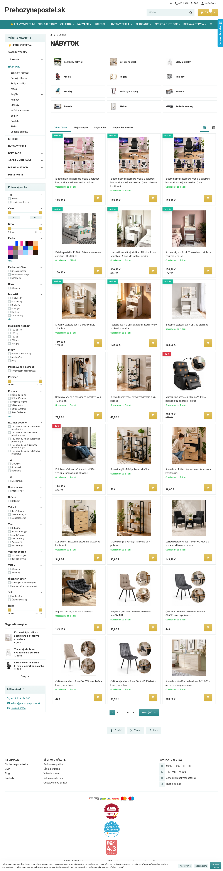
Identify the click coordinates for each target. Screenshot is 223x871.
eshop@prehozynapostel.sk (25, 703)
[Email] (171, 3)
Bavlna (16, 305)
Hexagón (17, 470)
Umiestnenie (15, 487)
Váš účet (209, 3)
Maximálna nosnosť (19, 325)
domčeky (18, 511)
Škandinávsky (19, 599)
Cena (11, 208)
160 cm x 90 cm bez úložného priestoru (26, 452)
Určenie (12, 497)
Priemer (13, 377)
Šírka (11, 606)
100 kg (17, 330)
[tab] (204, 127)
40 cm (16, 569)
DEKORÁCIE (142, 24)
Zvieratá (17, 542)
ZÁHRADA (66, 24)
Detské (16, 501)
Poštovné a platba (53, 764)
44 (128, 712)
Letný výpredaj (20, 202)
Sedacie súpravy (19, 131)
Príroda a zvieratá (21, 353)
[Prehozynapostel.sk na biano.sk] (111, 847)
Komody (15, 99)
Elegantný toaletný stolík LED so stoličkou (187, 324)
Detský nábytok (19, 78)
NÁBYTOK (85, 25)
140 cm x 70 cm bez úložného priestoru (26, 427)
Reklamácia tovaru (53, 778)
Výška (11, 565)
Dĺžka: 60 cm (19, 398)
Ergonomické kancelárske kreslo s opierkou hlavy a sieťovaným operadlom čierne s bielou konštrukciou (133, 182)
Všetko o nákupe (55, 759)
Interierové (18, 491)
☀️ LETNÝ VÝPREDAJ (22, 24)
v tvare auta (19, 514)
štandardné (19, 518)
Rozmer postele (17, 422)
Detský (16, 528)
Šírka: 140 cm (19, 412)
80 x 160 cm (19, 559)
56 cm (16, 572)
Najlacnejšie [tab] (81, 127)
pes (14, 360)
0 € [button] (207, 12)
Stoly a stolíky (18, 83)
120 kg (16, 337)
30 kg (15, 343)
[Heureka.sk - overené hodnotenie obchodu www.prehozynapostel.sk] (112, 829)
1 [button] (113, 713)
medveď (17, 357)
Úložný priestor (17, 578)
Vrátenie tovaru (51, 773)
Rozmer (12, 391)
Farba (11, 238)
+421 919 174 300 (20, 698)
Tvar (11, 460)
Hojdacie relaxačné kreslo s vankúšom (74, 611)
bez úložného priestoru (24, 586)
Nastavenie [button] (185, 866)
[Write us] (162, 784)
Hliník (15, 312)
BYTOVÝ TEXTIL (120, 24)
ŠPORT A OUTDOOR (166, 24)
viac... (10, 260)
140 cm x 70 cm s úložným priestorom (24, 433)
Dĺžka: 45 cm (19, 395)
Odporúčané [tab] (61, 127)
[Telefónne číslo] (162, 772)
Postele (15, 121)
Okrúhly (16, 464)
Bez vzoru (18, 545)
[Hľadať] (190, 12)
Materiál (13, 294)
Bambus (17, 301)
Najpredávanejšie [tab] (123, 127)
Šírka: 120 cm (19, 409)
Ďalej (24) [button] (147, 712)
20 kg (15, 340)
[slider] (9, 212)
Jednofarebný (19, 531)
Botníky (15, 115)
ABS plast (17, 298)
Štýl (10, 592)
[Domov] (51, 35)
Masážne (17, 481)
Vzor (11, 524)
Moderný (17, 596)
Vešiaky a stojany (20, 110)
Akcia (16, 198)
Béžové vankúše (20, 274)
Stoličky (15, 105)
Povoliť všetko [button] (216, 865)
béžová (16, 278)
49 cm (16, 288)
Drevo (16, 308)
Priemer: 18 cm (20, 402)
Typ (10, 194)
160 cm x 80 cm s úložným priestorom (24, 446)
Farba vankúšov (17, 267)
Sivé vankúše (19, 271)
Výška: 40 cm (19, 405)
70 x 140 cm (19, 555)
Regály (14, 94)
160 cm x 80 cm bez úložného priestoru (26, 440)
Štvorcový (17, 467)
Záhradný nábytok (20, 72)
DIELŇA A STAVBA (193, 24)
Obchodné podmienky (16, 764)
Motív (11, 349)
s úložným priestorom (24, 582)
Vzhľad (12, 507)
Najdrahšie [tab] (100, 127)
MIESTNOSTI (15, 174)
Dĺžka (11, 224)
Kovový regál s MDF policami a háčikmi (130, 469)
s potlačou (18, 535)
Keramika (17, 315)
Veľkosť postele (17, 551)
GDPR (8, 768)
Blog (7, 773)
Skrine (14, 126)
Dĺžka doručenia (52, 768)
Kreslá (14, 89)
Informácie (12, 759)
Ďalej (23, 676)
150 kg (16, 333)
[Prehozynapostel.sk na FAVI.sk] (111, 811)
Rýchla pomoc (18, 708)
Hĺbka (11, 284)
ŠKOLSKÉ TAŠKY (47, 24)
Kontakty (9, 778)
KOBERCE (100, 24)
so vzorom (18, 538)
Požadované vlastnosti (21, 366)
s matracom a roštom (24, 371)
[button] (214, 12)
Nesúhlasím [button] (201, 866)
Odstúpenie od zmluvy (55, 782)
